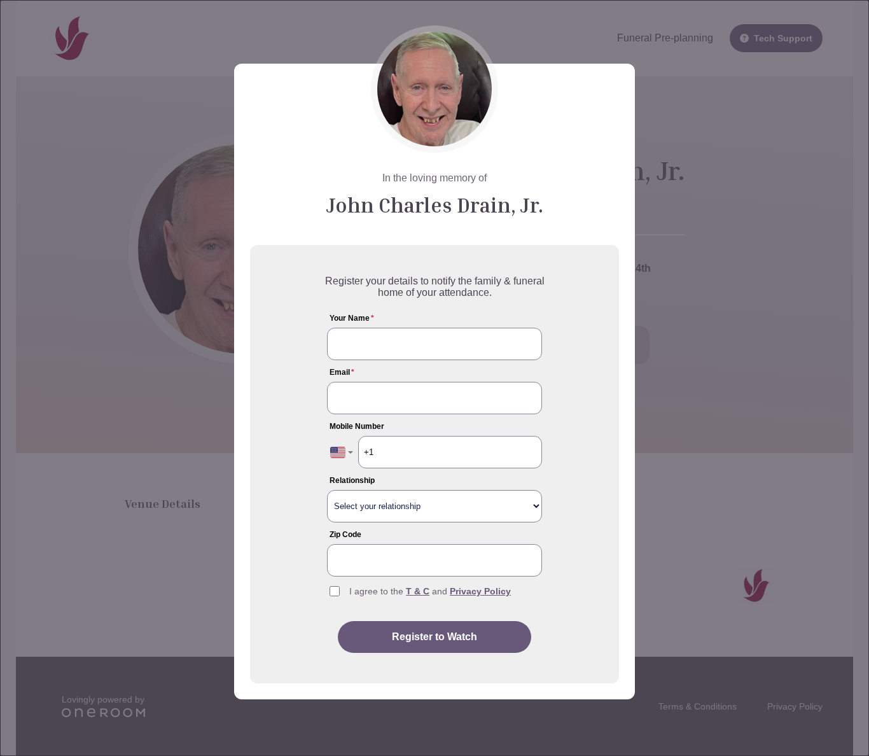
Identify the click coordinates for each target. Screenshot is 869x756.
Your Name (352, 318)
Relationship (352, 480)
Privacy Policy (480, 591)
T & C (417, 591)
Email (342, 372)
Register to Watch (434, 636)
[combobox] (341, 452)
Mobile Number (357, 426)
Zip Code (345, 534)
